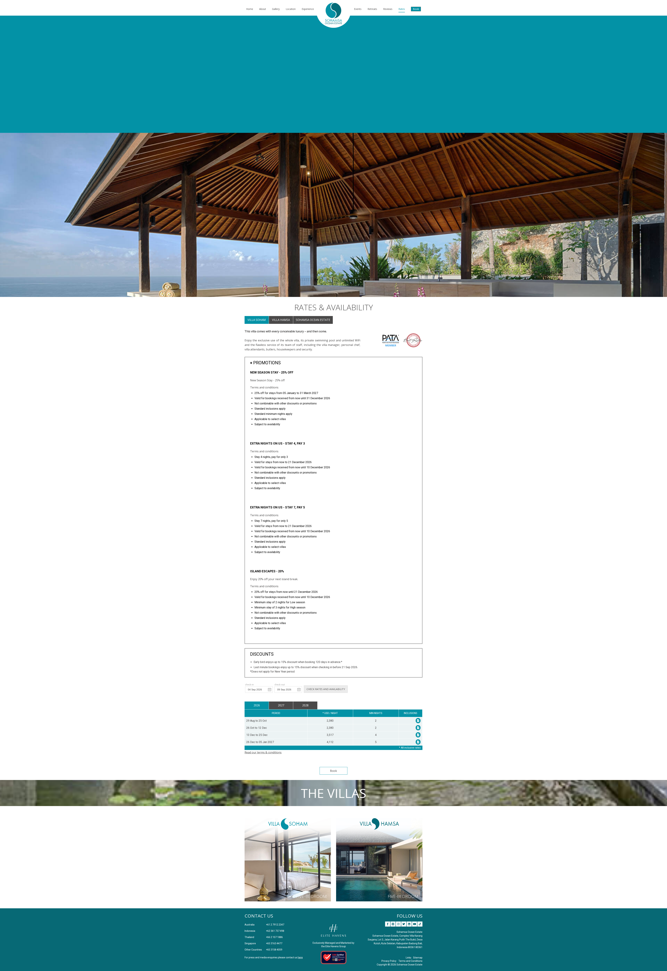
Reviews (387, 9)
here (300, 957)
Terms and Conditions (410, 961)
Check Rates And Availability (326, 689)
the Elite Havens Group (333, 946)
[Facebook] (387, 924)
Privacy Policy (388, 961)
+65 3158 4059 (263, 949)
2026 (257, 705)
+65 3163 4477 (263, 943)
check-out (279, 684)
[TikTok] (419, 924)
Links (408, 957)
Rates (401, 9)
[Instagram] (398, 924)
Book (416, 9)
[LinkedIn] (409, 924)
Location (291, 9)
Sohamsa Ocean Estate (313, 320)
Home (249, 9)
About (262, 9)
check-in (249, 684)
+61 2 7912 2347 (264, 924)
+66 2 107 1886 (264, 937)
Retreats (372, 9)
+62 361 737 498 (264, 930)
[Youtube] (414, 924)
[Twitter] (403, 924)
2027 (281, 705)
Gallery (276, 9)
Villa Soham (257, 320)
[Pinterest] (393, 924)
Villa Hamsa (281, 320)
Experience (308, 9)
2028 (305, 705)
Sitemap (417, 957)
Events (357, 9)
